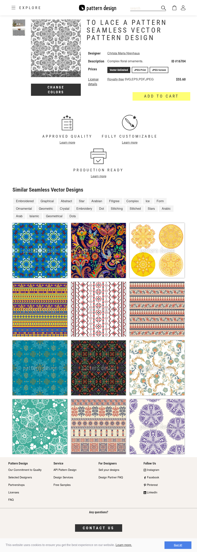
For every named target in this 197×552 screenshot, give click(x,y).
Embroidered (25, 201)
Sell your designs (108, 470)
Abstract (66, 201)
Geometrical (54, 216)
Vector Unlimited (119, 70)
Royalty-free (115, 79)
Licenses (13, 492)
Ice (148, 201)
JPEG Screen (159, 70)
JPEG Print (140, 70)
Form (160, 201)
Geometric (46, 208)
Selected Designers (20, 477)
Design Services (63, 477)
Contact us (98, 528)
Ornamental (24, 208)
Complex (132, 201)
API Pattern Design (65, 470)
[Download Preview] (50, 74)
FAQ (11, 500)
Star (81, 201)
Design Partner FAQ (110, 477)
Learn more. (124, 545)
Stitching (117, 208)
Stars (151, 208)
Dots (72, 216)
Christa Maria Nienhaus (123, 53)
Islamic (34, 216)
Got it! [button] (178, 545)
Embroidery (84, 208)
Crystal (64, 208)
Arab (19, 216)
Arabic (166, 208)
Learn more (67, 142)
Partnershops (16, 485)
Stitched (135, 208)
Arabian (96, 201)
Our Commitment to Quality (25, 470)
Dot (101, 208)
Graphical (47, 201)
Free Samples (62, 485)
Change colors (56, 89)
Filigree (114, 201)
